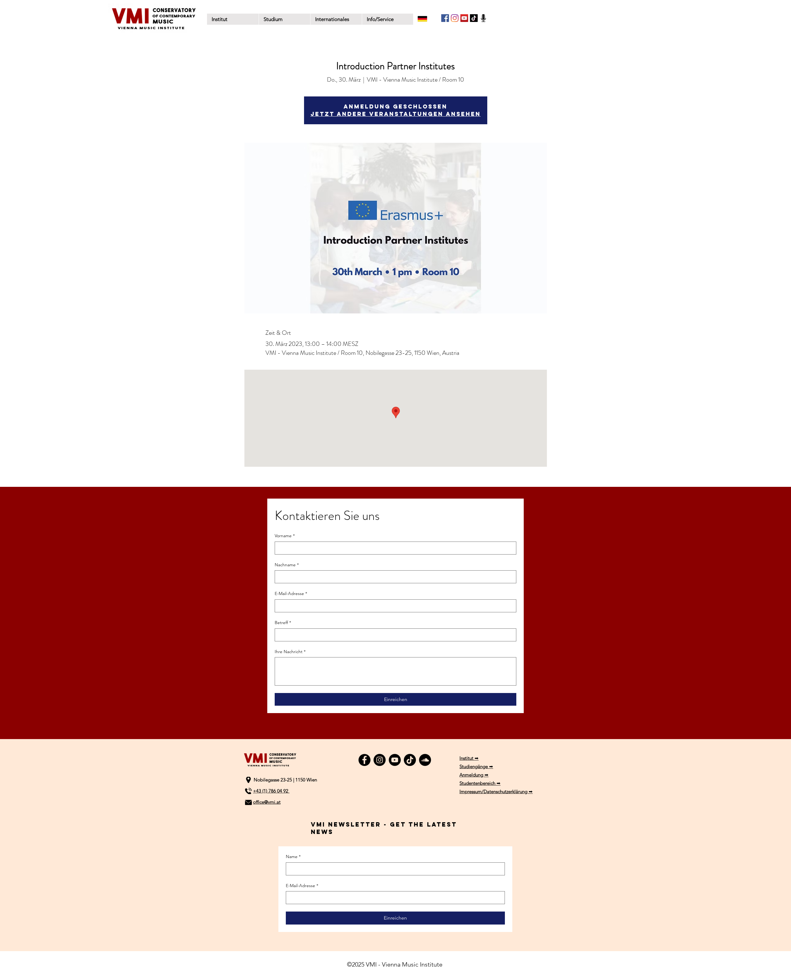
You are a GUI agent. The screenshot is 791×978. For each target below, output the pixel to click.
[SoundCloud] (425, 760)
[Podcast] (483, 18)
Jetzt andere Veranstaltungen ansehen (396, 113)
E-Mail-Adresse (291, 593)
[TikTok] (474, 18)
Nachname (287, 565)
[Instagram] (455, 18)
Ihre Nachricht (290, 651)
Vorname (285, 535)
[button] (284, 19)
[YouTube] (464, 18)
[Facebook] (445, 18)
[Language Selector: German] (426, 19)
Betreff (283, 622)
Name (293, 856)
